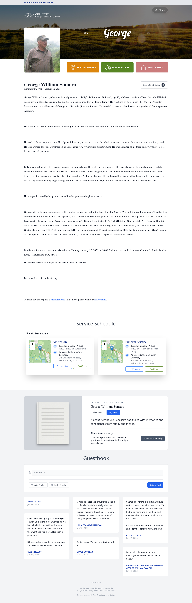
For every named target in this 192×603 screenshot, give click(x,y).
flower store (100, 299)
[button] (40, 348)
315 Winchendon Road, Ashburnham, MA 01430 (70, 359)
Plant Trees (82, 366)
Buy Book (113, 412)
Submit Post (155, 485)
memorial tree (58, 299)
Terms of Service (103, 590)
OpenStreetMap (99, 595)
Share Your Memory (153, 438)
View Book (97, 412)
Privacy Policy (88, 590)
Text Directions (62, 366)
